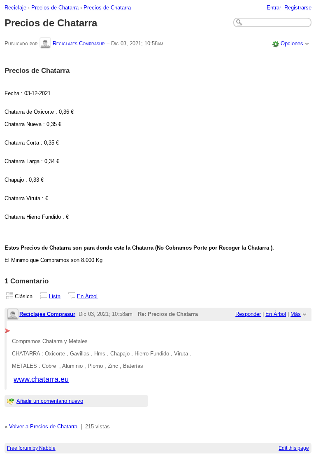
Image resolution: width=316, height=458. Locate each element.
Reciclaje (15, 8)
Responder (248, 314)
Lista (54, 296)
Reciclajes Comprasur (79, 43)
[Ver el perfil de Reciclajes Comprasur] (45, 43)
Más (295, 314)
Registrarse (297, 8)
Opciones (292, 43)
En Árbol (87, 296)
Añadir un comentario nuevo (49, 401)
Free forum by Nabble (31, 448)
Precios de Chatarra (55, 8)
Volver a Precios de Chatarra (43, 426)
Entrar (274, 8)
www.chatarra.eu (41, 379)
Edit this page (294, 448)
